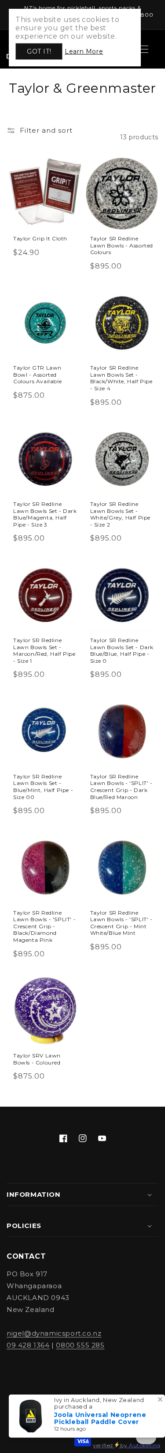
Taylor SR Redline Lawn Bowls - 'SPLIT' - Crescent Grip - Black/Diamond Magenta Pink (44, 926)
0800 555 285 (80, 1345)
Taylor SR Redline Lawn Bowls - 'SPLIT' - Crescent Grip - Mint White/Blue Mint (121, 923)
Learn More (84, 51)
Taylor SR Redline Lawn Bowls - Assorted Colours (122, 245)
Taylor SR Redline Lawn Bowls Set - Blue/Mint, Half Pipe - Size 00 (43, 786)
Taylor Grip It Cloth (40, 238)
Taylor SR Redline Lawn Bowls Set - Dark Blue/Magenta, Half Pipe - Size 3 (45, 514)
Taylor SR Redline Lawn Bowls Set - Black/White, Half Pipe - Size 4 (121, 378)
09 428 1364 (28, 1345)
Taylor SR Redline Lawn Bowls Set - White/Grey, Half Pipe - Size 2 (120, 514)
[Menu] (144, 49)
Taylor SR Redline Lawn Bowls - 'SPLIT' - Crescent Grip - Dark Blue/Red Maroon (121, 786)
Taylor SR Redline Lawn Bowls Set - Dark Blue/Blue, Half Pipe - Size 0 (122, 650)
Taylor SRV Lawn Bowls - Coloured (37, 1059)
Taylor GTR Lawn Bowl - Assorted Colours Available (37, 374)
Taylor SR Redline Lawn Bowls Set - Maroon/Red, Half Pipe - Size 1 (44, 650)
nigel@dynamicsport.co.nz (54, 1333)
